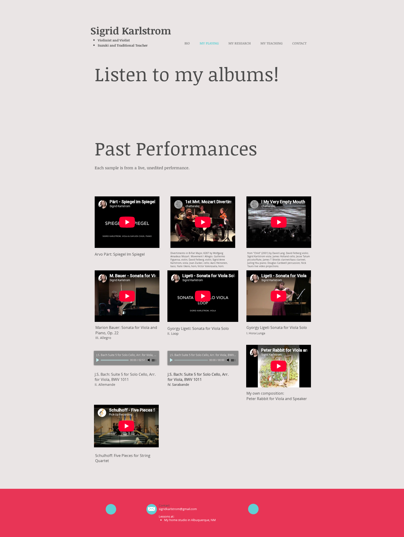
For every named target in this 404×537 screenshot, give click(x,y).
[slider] (154, 360)
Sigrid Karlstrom (130, 30)
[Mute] (149, 360)
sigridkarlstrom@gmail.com (178, 509)
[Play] (98, 360)
